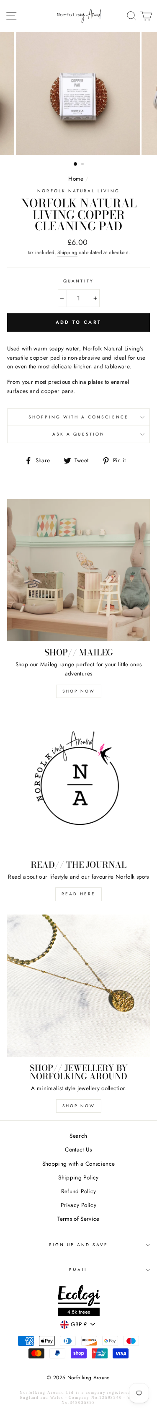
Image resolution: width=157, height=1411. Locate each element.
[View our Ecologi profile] (79, 1302)
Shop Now (78, 691)
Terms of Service (78, 1218)
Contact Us (78, 1149)
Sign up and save (78, 1245)
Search (78, 1135)
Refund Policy (78, 1191)
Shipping (67, 252)
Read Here (78, 894)
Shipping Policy (78, 1177)
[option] (79, 93)
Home (75, 178)
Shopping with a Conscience (78, 417)
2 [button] (83, 165)
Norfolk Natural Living (78, 191)
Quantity (78, 281)
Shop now (78, 1106)
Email (78, 1270)
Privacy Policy (78, 1205)
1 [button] (76, 164)
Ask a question (78, 434)
